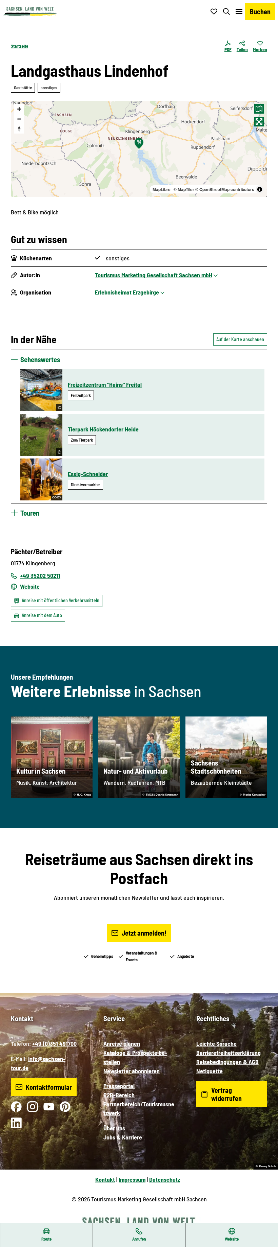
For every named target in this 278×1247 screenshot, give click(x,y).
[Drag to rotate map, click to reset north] (19, 129)
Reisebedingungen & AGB (227, 1061)
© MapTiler (184, 189)
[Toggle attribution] (260, 189)
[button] (264, 1220)
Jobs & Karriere (122, 1137)
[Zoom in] (19, 109)
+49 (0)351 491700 (54, 1043)
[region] (139, 149)
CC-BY (56, 497)
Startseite (19, 46)
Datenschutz (164, 1179)
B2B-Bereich (119, 1095)
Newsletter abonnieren (131, 1071)
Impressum (132, 1179)
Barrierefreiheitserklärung (228, 1052)
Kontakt (105, 1179)
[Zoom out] (19, 119)
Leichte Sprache (216, 1043)
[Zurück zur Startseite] (30, 11)
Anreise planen (121, 1043)
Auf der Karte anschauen (240, 339)
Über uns (114, 1128)
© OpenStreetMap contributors (224, 189)
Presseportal (119, 1085)
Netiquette (209, 1071)
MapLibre (162, 189)
